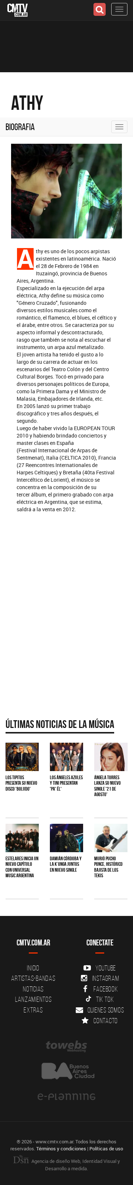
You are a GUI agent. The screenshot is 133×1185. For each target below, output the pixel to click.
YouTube (105, 968)
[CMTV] (17, 9)
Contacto (105, 1021)
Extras (33, 1010)
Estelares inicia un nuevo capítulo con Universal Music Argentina (22, 866)
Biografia (20, 127)
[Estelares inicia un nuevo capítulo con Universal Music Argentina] (22, 838)
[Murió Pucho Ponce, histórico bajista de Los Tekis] (110, 838)
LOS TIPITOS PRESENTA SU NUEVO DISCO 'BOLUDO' (21, 783)
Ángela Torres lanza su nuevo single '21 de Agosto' (107, 785)
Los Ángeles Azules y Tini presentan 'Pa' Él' (66, 783)
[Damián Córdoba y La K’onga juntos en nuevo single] (66, 838)
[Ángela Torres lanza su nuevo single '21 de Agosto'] (110, 757)
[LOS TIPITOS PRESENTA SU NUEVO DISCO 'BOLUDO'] (22, 757)
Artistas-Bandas (33, 978)
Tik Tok (105, 999)
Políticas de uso (106, 1148)
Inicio (33, 968)
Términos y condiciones (61, 1148)
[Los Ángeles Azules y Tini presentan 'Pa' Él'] (66, 757)
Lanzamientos (33, 999)
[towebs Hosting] (66, 1046)
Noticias (33, 989)
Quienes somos (106, 1010)
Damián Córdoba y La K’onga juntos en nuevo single (66, 864)
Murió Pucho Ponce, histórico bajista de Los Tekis (108, 866)
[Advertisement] (66, 635)
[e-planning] (66, 1097)
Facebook (105, 989)
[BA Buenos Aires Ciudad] (66, 1071)
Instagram (105, 978)
